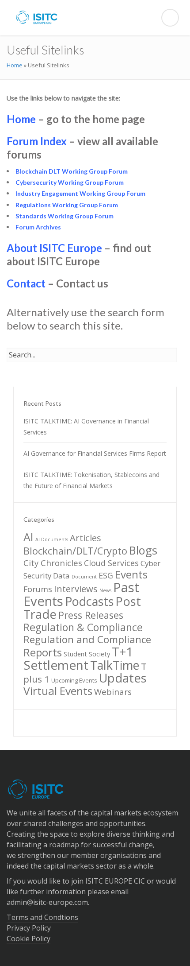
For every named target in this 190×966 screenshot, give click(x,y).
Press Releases (90, 615)
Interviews (76, 588)
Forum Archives (38, 227)
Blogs (143, 550)
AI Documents (51, 539)
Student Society (87, 653)
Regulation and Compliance (87, 639)
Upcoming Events (74, 680)
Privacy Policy (29, 928)
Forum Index (37, 141)
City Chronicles (52, 562)
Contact (26, 283)
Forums (37, 589)
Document (84, 577)
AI (28, 536)
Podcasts (89, 601)
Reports (42, 652)
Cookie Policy (28, 938)
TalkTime (114, 665)
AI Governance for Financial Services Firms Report (94, 453)
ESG (106, 575)
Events (131, 574)
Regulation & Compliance (83, 627)
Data (61, 575)
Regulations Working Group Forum (66, 205)
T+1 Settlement (78, 658)
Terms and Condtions (42, 917)
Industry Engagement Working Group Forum (80, 193)
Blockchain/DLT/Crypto (75, 550)
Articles (85, 537)
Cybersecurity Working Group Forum (69, 182)
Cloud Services (111, 563)
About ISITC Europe (54, 247)
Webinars (113, 691)
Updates (123, 678)
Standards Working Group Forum (64, 216)
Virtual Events (57, 690)
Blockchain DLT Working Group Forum (71, 171)
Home (15, 65)
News (105, 590)
